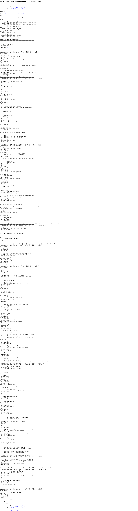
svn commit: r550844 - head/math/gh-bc (18, 7)
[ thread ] (14, 8)
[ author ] (21, 8)
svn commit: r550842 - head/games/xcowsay (20, 6)
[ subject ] (17, 8)
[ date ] (11, 8)
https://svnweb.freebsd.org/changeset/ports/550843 (13, 13)
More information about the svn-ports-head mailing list (9, 510)
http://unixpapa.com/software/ (13, 47)
